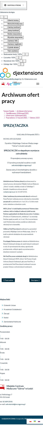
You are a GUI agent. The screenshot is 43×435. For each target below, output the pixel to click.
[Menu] (37, 83)
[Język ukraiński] (35, 421)
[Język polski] (30, 421)
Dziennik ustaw (9, 305)
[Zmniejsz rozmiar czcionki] (17, 57)
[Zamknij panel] (6, 17)
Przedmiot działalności (12, 309)
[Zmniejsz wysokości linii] (21, 61)
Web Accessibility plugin (9, 79)
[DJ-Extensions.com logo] (21, 73)
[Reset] (2, 17)
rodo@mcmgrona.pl (9, 192)
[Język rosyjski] (39, 421)
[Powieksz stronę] (27, 54)
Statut (5, 317)
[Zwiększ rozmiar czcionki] (20, 57)
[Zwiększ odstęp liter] (22, 64)
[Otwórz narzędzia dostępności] (13, 5)
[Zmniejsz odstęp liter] (19, 64)
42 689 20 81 (8, 401)
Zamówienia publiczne (12, 322)
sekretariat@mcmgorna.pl (21, 165)
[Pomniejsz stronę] (23, 54)
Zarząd (6, 313)
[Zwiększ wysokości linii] (24, 61)
